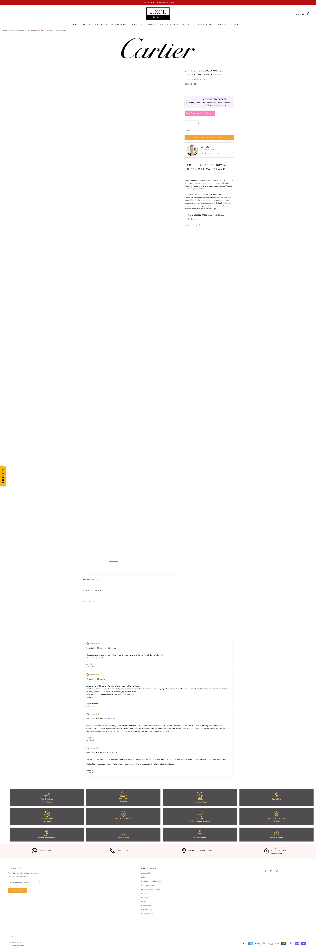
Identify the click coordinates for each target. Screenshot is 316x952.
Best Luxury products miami (152, 881)
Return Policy (91, 580)
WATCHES (137, 24)
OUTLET (185, 24)
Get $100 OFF (2, 476)
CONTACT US (237, 24)
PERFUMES (172, 24)
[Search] (303, 13)
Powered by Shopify (18, 945)
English (13, 937)
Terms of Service (147, 918)
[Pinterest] (199, 225)
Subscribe (17, 891)
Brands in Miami (147, 885)
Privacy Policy (146, 905)
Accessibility (146, 873)
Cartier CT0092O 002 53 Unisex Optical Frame (48, 30)
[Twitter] (196, 225)
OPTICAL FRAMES (119, 24)
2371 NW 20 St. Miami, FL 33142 (200, 851)
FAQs (143, 901)
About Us (223, 24)
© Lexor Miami (17, 942)
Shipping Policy (92, 591)
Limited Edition (154, 24)
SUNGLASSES (100, 24)
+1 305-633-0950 (122, 851)
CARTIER (85, 24)
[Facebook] (193, 225)
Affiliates (144, 877)
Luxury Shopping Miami (150, 889)
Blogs (143, 893)
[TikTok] (277, 870)
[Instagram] (271, 870)
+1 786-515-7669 (44, 851)
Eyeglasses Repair (203, 24)
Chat (201, 153)
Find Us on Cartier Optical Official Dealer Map (214, 102)
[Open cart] (308, 13)
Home (75, 24)
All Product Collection (18, 30)
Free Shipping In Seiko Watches (158, 2)
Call (209, 153)
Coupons (144, 897)
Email (218, 153)
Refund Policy (146, 910)
